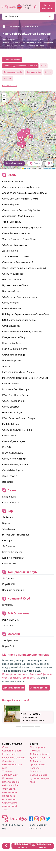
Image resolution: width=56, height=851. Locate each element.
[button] (20, 138)
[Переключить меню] (2, 6)
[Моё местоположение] (6, 846)
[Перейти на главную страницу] (11, 7)
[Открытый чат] (35, 7)
